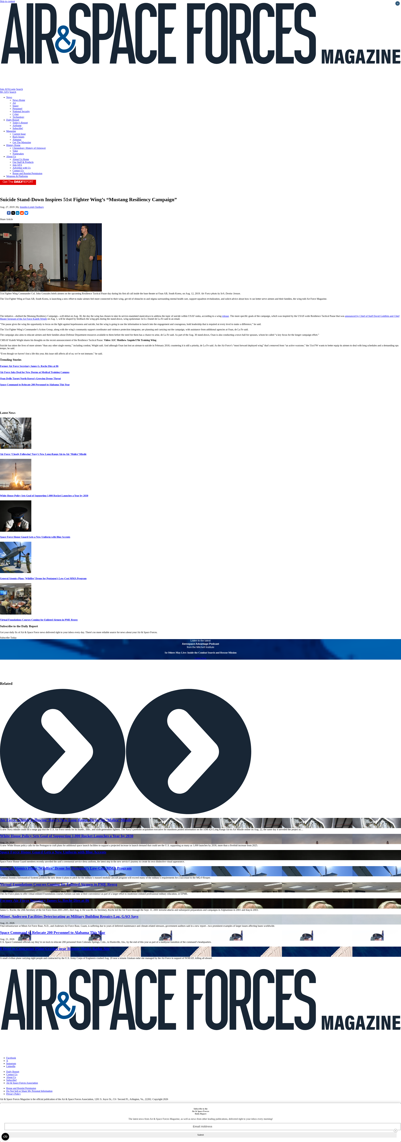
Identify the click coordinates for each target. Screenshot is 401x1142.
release (225, 316)
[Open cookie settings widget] (5, 1136)
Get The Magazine (22, 142)
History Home (13, 145)
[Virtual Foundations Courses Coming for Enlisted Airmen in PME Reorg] (15, 613)
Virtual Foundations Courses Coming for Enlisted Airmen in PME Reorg (39, 619)
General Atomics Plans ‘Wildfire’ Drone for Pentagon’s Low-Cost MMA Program (43, 578)
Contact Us (18, 170)
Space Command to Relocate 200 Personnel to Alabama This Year (52, 932)
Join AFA (5, 89)
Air (14, 103)
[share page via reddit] (22, 214)
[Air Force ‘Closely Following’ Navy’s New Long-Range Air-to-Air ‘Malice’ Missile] (15, 448)
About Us (11, 156)
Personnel (17, 108)
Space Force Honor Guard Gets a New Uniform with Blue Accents (35, 537)
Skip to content (7, 1)
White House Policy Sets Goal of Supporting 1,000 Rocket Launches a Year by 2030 (44, 495)
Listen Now (200, 658)
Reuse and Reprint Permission (27, 173)
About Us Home (21, 159)
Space (15, 105)
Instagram (11, 1063)
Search (19, 89)
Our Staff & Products (23, 162)
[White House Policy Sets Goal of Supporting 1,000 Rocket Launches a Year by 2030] (15, 489)
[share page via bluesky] (26, 214)
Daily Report (12, 120)
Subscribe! (18, 128)
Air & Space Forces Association (22, 1083)
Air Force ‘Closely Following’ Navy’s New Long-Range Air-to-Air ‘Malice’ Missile (43, 454)
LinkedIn (10, 1066)
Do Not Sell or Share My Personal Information (29, 1091)
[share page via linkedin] (17, 214)
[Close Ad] (395, 1130)
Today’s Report (20, 122)
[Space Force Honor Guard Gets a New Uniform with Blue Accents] (15, 531)
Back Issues (18, 136)
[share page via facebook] (9, 214)
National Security (21, 111)
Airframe (17, 125)
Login (13, 89)
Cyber (16, 114)
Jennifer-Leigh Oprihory (32, 207)
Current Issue (19, 134)
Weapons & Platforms (17, 176)
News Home (19, 100)
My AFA (4, 92)
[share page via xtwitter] (13, 214)
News (9, 97)
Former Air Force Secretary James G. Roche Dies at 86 (44, 900)
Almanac (17, 139)
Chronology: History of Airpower (29, 148)
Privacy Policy (13, 1094)
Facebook (11, 1058)
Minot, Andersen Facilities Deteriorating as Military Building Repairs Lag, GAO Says (69, 916)
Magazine (11, 131)
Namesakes (18, 153)
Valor (15, 151)
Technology (18, 117)
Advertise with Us (22, 167)
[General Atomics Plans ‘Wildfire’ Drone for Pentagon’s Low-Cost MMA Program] (15, 572)
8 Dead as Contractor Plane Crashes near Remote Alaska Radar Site (55, 949)
